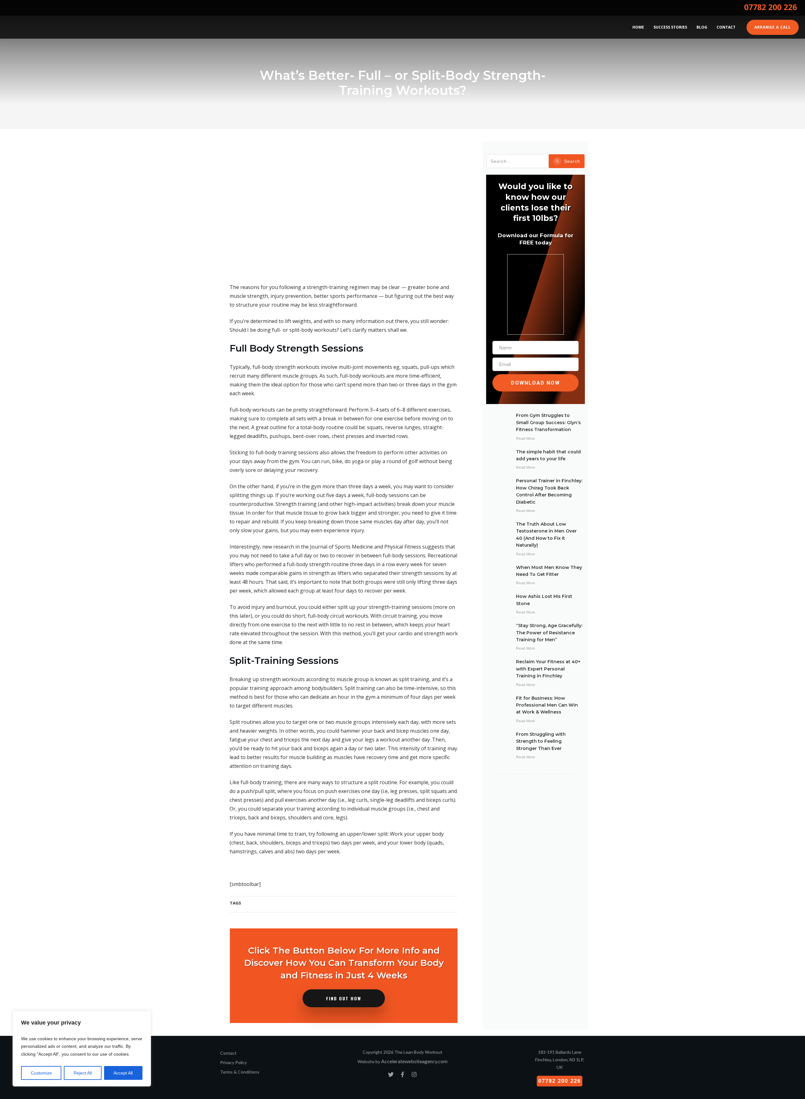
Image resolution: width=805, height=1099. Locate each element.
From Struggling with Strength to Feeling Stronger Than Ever (541, 741)
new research (278, 546)
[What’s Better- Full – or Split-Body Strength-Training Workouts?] (344, 209)
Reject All (83, 1072)
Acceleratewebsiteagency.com (414, 1061)
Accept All (123, 1072)
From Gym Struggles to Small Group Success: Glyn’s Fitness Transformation (548, 422)
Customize (41, 1072)
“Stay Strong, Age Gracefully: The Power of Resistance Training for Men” (549, 632)
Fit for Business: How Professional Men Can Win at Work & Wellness (547, 705)
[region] (82, 1049)
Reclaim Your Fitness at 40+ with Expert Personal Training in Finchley (548, 669)
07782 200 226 (770, 7)
